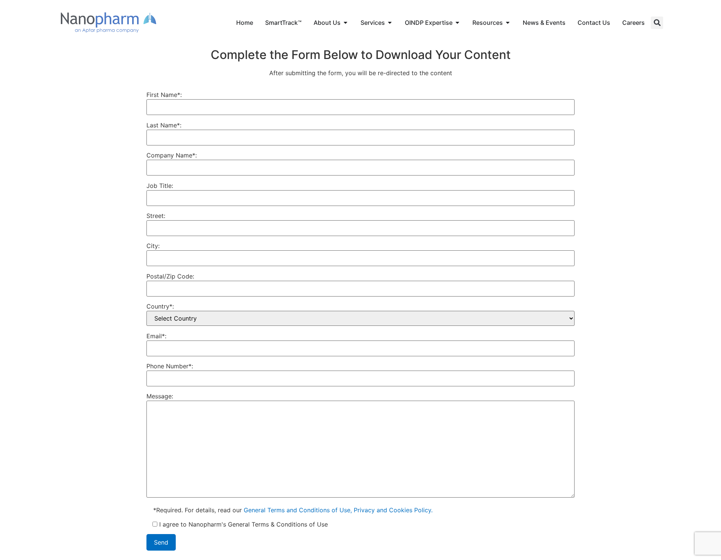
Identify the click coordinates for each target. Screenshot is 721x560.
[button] (657, 23)
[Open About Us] (345, 22)
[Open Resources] (508, 22)
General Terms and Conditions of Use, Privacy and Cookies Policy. (338, 510)
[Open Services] (390, 22)
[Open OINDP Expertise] (457, 22)
